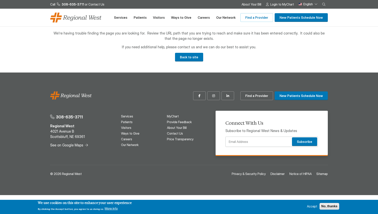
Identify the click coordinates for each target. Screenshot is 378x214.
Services (120, 18)
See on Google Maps (66, 145)
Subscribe (304, 142)
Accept (312, 206)
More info (111, 208)
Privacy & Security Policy (249, 174)
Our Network (226, 18)
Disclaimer (278, 174)
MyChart (173, 116)
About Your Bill (251, 4)
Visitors (159, 18)
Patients (140, 18)
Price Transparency (180, 139)
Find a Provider (256, 18)
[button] (324, 4)
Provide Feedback (179, 122)
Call (67, 4)
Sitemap (322, 174)
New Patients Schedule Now (301, 18)
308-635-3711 (69, 116)
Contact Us (96, 4)
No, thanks (329, 206)
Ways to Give (181, 18)
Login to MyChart (282, 4)
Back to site (189, 57)
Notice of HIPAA (300, 174)
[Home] (75, 17)
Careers (204, 18)
